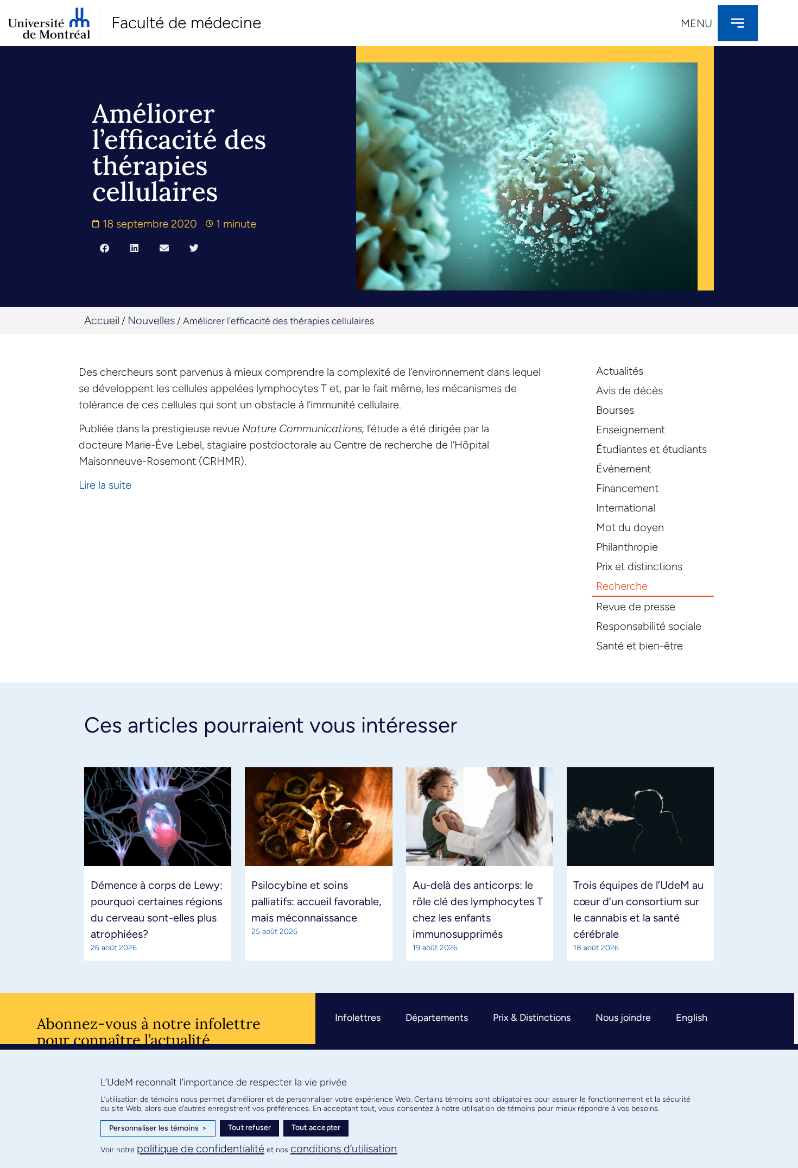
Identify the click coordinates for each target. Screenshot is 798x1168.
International (625, 507)
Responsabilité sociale (648, 626)
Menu (696, 23)
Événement (623, 468)
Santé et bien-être (639, 645)
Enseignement (630, 429)
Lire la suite (105, 484)
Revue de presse (635, 606)
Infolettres (358, 1018)
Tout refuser (249, 1127)
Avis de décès (629, 390)
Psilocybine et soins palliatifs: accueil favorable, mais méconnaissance (316, 901)
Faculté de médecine (186, 22)
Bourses (615, 409)
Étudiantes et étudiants (651, 449)
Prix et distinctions (639, 566)
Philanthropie (627, 546)
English (691, 1018)
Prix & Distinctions (532, 1018)
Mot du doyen (630, 527)
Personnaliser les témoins (158, 1128)
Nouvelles (151, 320)
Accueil (101, 320)
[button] (104, 247)
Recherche (622, 585)
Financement (627, 488)
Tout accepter (316, 1127)
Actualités (619, 370)
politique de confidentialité (200, 1148)
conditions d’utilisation (343, 1148)
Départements (437, 1018)
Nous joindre (623, 1018)
